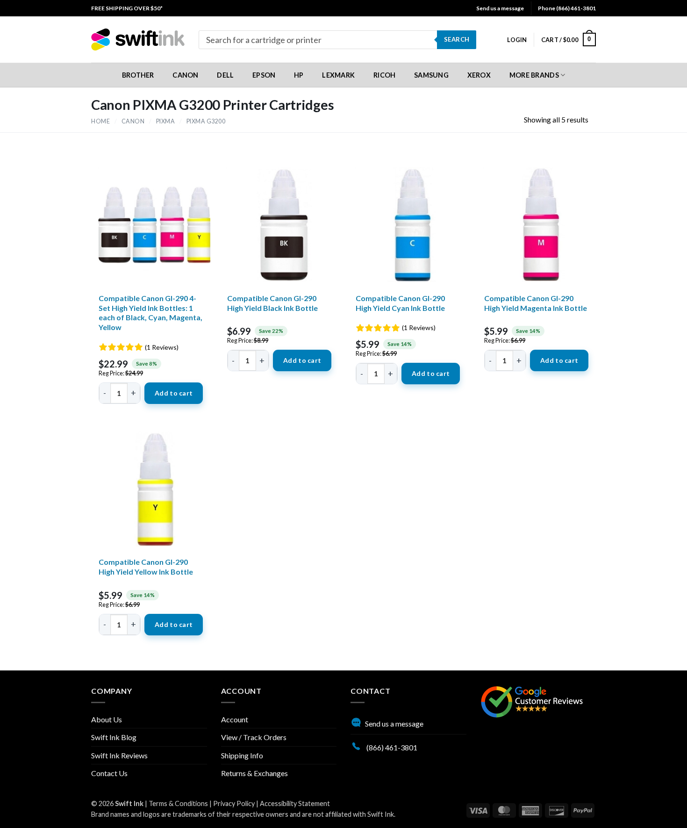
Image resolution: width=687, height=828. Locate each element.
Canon (133, 121)
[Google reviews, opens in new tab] (531, 700)
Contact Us (109, 773)
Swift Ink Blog (113, 737)
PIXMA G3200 (206, 121)
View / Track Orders (253, 737)
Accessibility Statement (295, 803)
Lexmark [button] (338, 75)
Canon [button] (185, 75)
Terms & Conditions (178, 803)
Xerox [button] (479, 75)
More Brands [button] (534, 75)
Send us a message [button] (500, 8)
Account (234, 719)
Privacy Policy (234, 803)
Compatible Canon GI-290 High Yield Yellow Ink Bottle (146, 566)
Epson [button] (263, 75)
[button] (517, 39)
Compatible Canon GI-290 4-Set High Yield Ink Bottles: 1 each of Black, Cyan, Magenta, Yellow (150, 312)
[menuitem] (127, 8)
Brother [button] (138, 75)
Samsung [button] (431, 75)
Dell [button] (225, 75)
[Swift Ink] (138, 39)
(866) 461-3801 (391, 747)
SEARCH (456, 39)
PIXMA (165, 121)
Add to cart (174, 393)
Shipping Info (242, 755)
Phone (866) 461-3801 (567, 8)
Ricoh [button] (384, 75)
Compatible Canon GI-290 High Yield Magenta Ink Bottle (535, 303)
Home (100, 121)
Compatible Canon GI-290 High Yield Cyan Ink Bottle (400, 303)
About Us (106, 719)
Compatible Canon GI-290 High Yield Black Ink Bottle (272, 303)
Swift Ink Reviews (119, 755)
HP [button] (299, 75)
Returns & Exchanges (254, 773)
